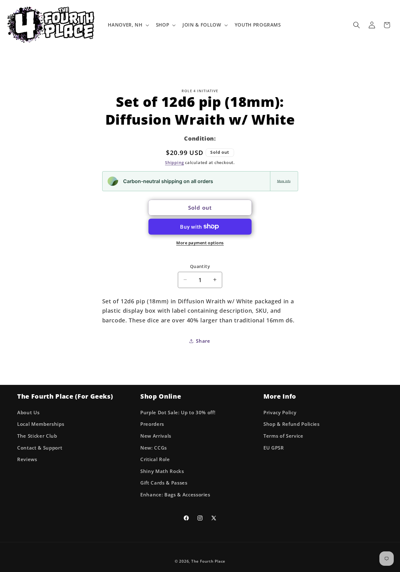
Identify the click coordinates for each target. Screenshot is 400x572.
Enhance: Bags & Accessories (175, 494)
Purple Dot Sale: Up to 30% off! (177, 412)
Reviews (27, 459)
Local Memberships (40, 424)
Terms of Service (283, 436)
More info (284, 181)
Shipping (174, 162)
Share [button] (203, 340)
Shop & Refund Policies (291, 424)
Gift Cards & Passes (164, 483)
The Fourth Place (208, 561)
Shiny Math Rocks (162, 471)
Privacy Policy (279, 412)
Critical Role (155, 459)
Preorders (152, 424)
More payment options (200, 243)
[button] (128, 25)
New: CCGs (153, 448)
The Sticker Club (37, 436)
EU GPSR (273, 448)
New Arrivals (155, 436)
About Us (28, 412)
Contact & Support (39, 448)
